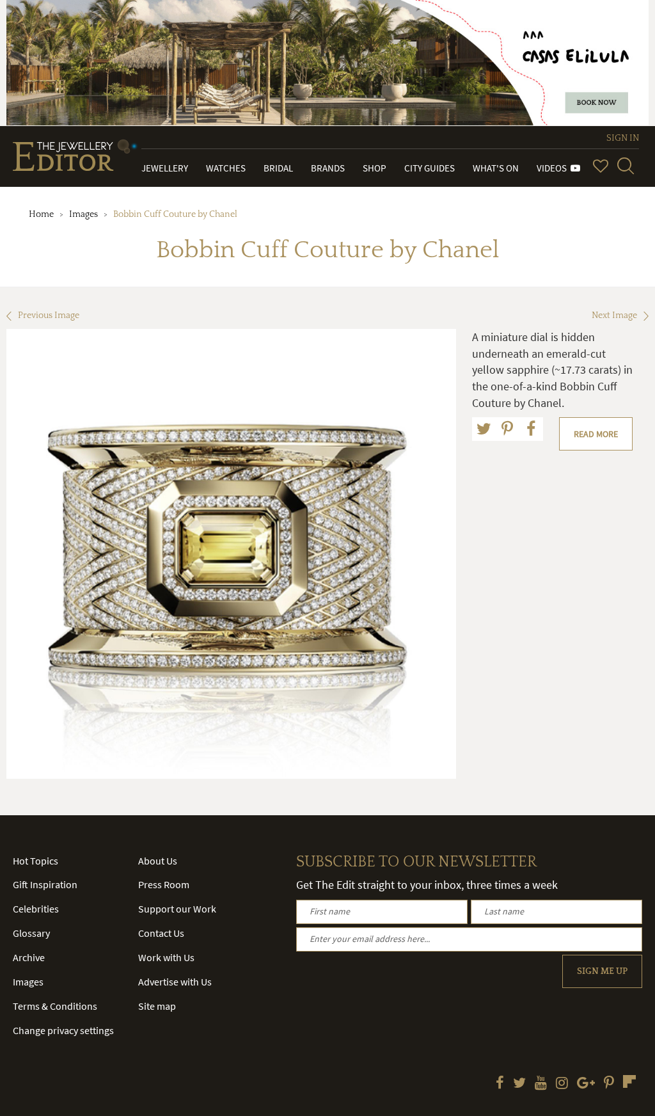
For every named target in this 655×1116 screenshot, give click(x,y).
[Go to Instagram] (562, 1084)
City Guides (429, 168)
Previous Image (48, 315)
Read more (596, 434)
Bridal (278, 168)
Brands (328, 168)
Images (83, 214)
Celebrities (36, 908)
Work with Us (166, 957)
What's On (496, 168)
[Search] (625, 165)
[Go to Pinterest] (609, 1084)
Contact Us (161, 933)
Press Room (163, 884)
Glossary (31, 933)
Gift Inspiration (45, 884)
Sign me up (602, 971)
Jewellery (164, 168)
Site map (157, 1006)
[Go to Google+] (586, 1084)
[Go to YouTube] (541, 1084)
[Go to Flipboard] (629, 1081)
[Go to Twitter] (519, 1084)
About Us (157, 860)
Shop (374, 168)
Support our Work (177, 908)
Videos (554, 168)
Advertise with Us (175, 981)
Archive (29, 957)
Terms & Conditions (55, 1006)
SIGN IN (622, 138)
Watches (226, 168)
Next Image (614, 315)
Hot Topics (35, 860)
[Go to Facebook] (500, 1084)
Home (41, 214)
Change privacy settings (63, 1030)
